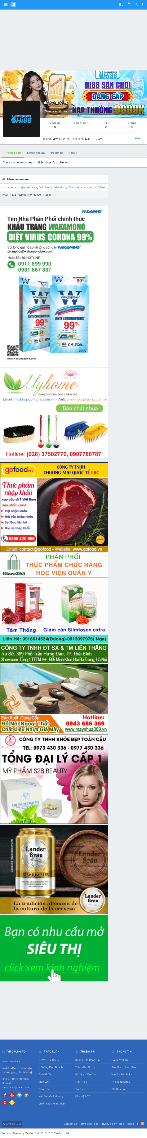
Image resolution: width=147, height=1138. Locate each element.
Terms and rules (88, 1123)
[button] (6, 5)
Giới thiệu (81, 1081)
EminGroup (45, 187)
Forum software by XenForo (35, 1133)
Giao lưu (43, 1089)
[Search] (136, 5)
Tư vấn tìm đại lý (48, 1059)
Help (122, 1123)
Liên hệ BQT (82, 1096)
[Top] (137, 1124)
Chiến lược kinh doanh (52, 1103)
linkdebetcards (11, 187)
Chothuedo (118, 1089)
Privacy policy (109, 1123)
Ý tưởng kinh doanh (50, 1067)
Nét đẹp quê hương (50, 1096)
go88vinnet (72, 187)
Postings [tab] (57, 152)
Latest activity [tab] (36, 152)
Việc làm (43, 1081)
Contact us (70, 1123)
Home (130, 1123)
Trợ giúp (80, 1089)
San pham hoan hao (123, 1067)
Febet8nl (58, 187)
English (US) (13, 1123)
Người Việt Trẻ (120, 1059)
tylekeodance (29, 187)
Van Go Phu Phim (121, 1074)
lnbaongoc (87, 187)
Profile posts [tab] (13, 152)
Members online (18, 179)
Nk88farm (100, 187)
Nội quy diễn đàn (85, 1074)
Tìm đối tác (45, 1074)
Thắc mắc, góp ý (85, 1067)
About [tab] (73, 152)
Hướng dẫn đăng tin (87, 1059)
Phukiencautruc (120, 1081)
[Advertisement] (73, 38)
